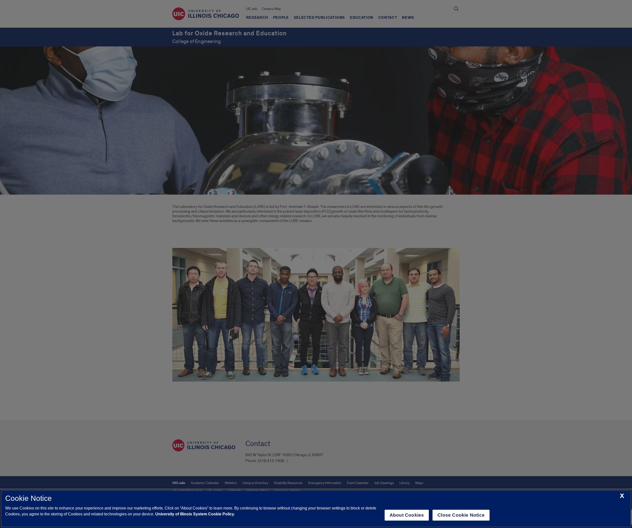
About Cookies (407, 515)
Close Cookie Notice (461, 515)
